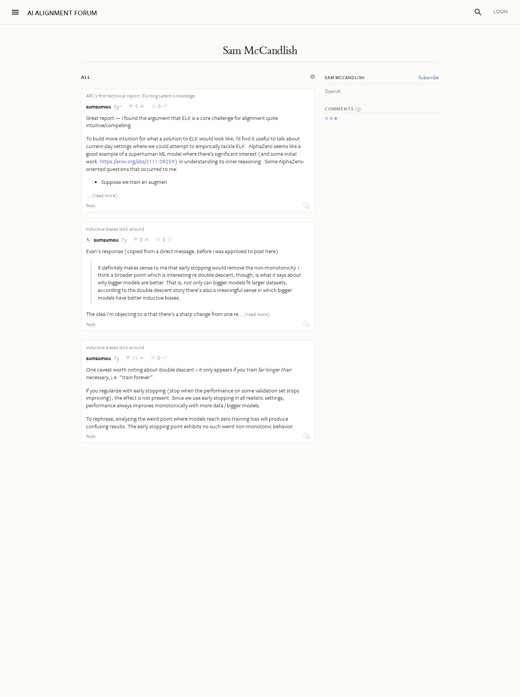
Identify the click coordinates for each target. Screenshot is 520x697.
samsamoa (98, 106)
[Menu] (15, 12)
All (85, 76)
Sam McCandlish (260, 50)
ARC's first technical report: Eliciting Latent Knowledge (140, 95)
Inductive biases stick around (115, 228)
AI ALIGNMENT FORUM (62, 12)
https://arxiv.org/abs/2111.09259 (137, 161)
